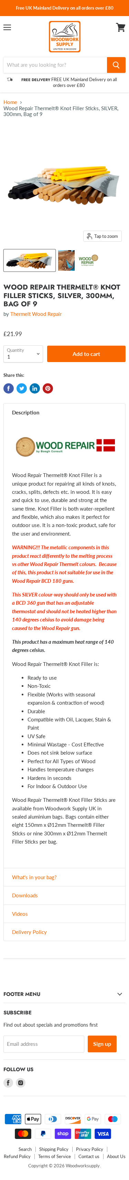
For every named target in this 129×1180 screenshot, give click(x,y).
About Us (116, 1156)
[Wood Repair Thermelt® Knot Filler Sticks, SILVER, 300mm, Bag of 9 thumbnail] (29, 260)
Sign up (102, 1043)
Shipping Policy (53, 1149)
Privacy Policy (89, 1149)
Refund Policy (17, 1156)
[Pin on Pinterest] (48, 388)
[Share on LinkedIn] (35, 388)
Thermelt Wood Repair (36, 314)
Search (25, 1149)
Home (10, 102)
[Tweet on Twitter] (22, 388)
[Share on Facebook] (8, 388)
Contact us (88, 1156)
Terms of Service (54, 1156)
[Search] (116, 65)
